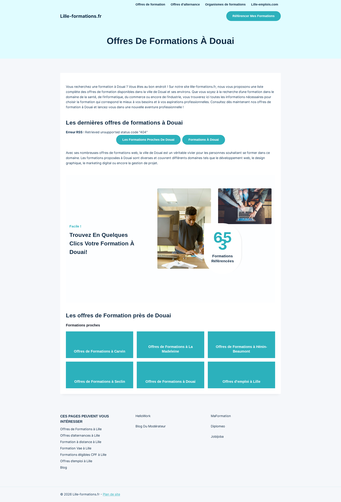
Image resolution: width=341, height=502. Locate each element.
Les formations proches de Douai (148, 139)
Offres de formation (150, 4)
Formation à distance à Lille (80, 442)
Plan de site (111, 494)
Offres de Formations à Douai (170, 381)
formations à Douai (203, 139)
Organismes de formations (225, 4)
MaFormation (221, 416)
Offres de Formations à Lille (81, 429)
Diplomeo (218, 426)
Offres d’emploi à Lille (241, 381)
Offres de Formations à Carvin (99, 351)
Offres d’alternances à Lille (80, 435)
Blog (63, 467)
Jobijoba (217, 436)
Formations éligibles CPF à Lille (83, 455)
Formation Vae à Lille (75, 448)
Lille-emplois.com (264, 4)
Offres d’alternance (185, 4)
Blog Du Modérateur (151, 426)
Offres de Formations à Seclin (99, 381)
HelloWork (143, 416)
